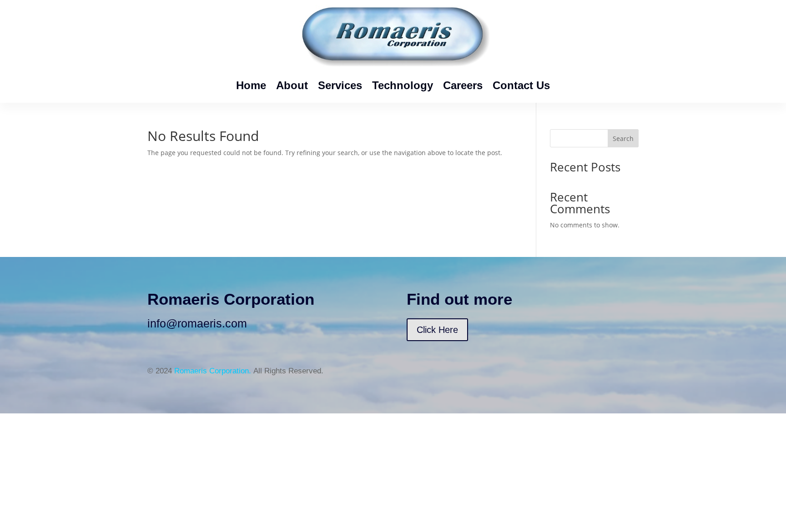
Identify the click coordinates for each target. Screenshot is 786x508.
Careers (463, 85)
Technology (402, 85)
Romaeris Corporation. (212, 371)
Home (251, 85)
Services (340, 85)
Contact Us (521, 85)
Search (623, 138)
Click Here (437, 330)
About (292, 85)
